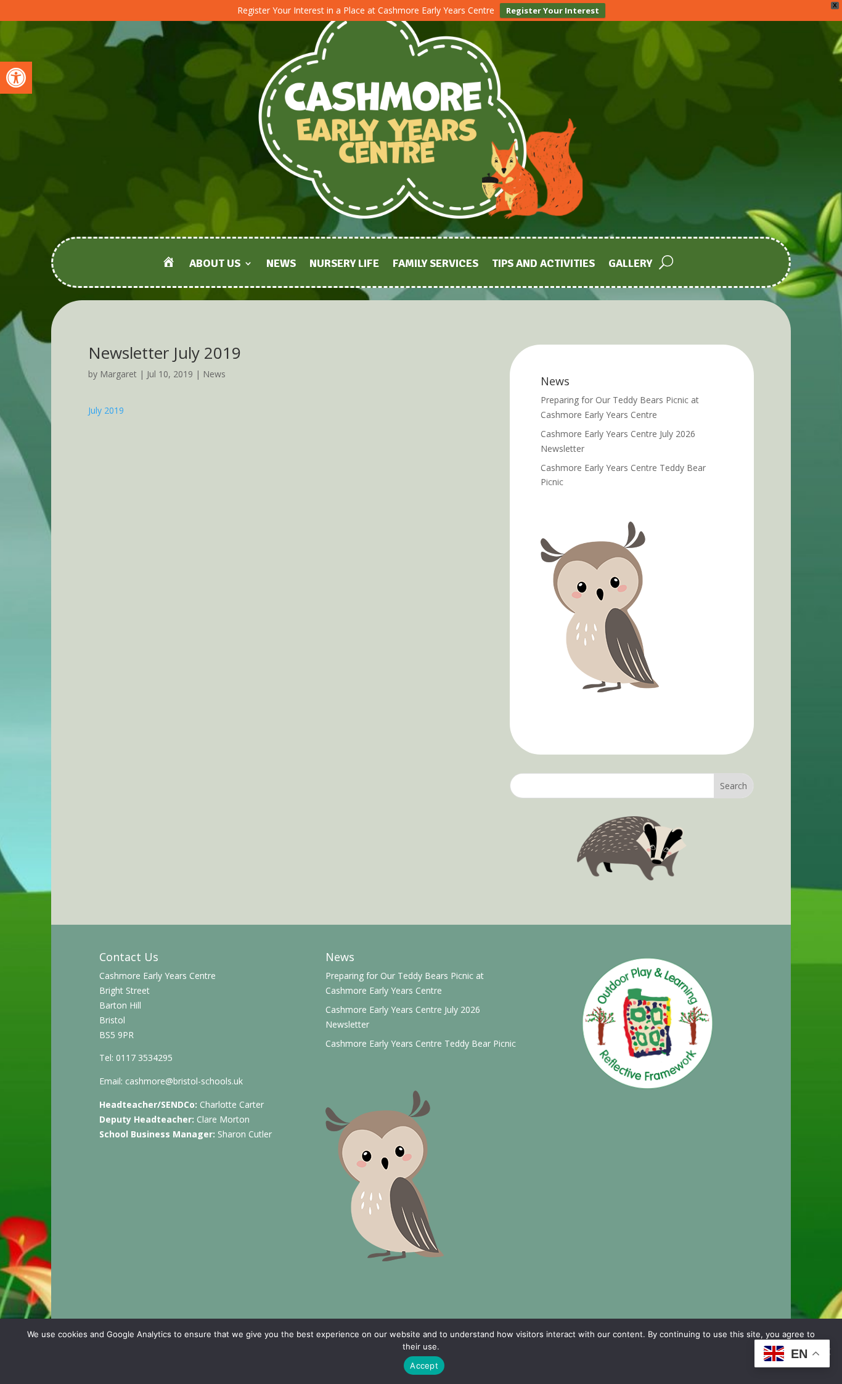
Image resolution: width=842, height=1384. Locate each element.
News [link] (281, 265)
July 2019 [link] (106, 410)
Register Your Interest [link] (552, 10)
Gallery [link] (630, 265)
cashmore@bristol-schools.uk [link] (184, 1081)
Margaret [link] (118, 374)
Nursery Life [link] (344, 265)
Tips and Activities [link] (543, 265)
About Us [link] (214, 265)
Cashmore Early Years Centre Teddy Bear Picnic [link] (420, 1043)
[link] (16, 78)
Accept (424, 1365)
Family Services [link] (435, 265)
